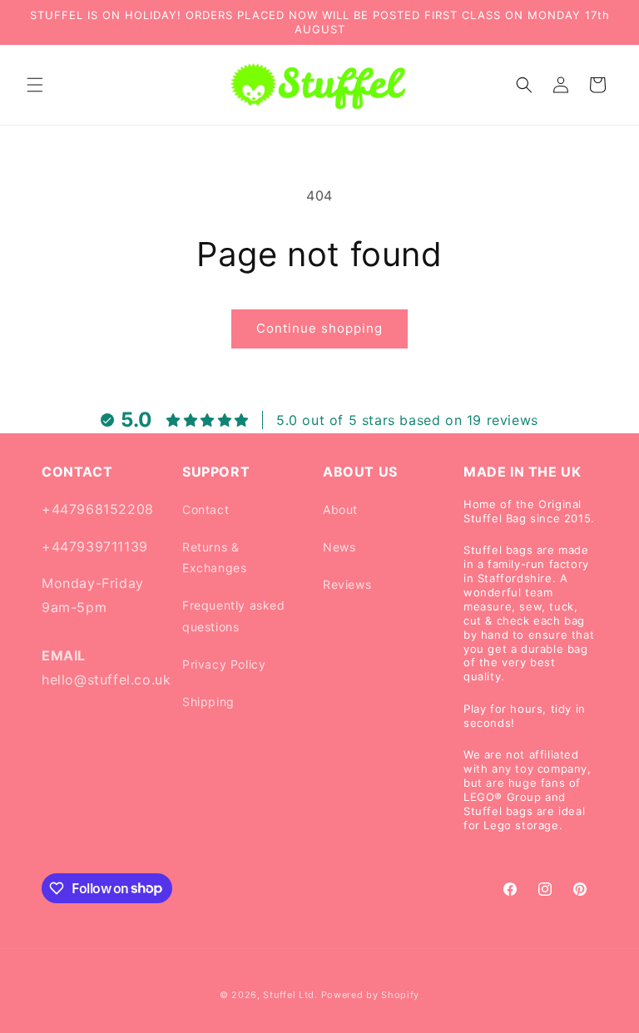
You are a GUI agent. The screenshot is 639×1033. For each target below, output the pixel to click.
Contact (205, 509)
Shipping (208, 701)
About (340, 509)
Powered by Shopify (370, 995)
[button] (35, 85)
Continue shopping (319, 328)
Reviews (347, 584)
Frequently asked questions (233, 615)
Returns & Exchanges (214, 557)
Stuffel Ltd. (290, 995)
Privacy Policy (223, 664)
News (339, 547)
